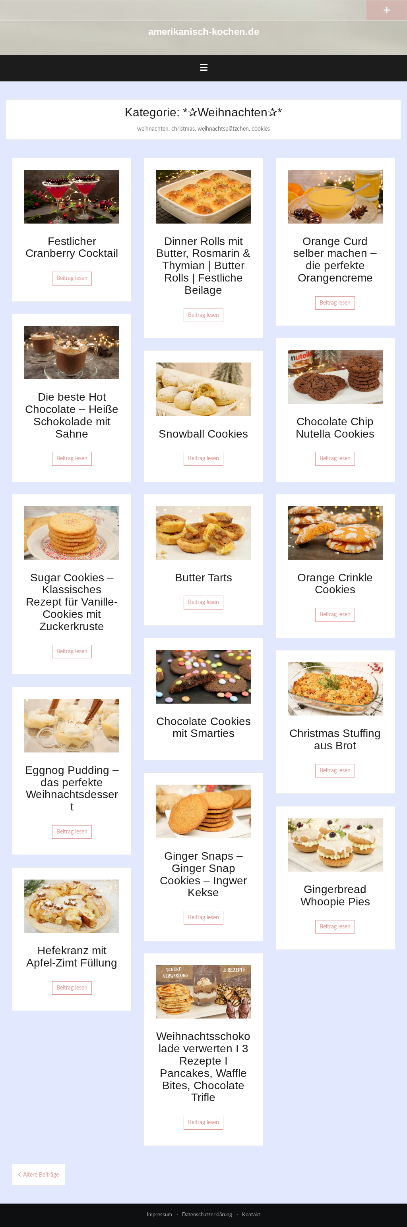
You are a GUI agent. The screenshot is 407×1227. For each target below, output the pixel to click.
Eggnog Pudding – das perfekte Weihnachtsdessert (72, 788)
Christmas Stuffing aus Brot (335, 739)
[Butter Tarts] (203, 533)
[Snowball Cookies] (203, 389)
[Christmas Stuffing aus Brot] (335, 689)
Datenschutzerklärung (207, 1214)
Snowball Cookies (203, 434)
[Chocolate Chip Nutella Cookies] (335, 377)
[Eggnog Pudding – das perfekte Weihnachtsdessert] (71, 725)
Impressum (159, 1214)
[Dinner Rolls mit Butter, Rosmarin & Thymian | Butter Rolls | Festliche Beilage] (203, 196)
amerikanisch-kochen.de (203, 31)
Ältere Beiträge (41, 1175)
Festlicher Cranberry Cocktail (71, 247)
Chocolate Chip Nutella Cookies (335, 427)
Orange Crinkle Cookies (335, 583)
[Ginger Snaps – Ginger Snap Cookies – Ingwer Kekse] (203, 811)
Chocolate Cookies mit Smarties (203, 727)
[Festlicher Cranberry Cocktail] (71, 196)
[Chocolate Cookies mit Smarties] (203, 676)
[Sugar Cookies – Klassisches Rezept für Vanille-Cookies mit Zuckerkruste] (71, 533)
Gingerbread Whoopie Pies (335, 895)
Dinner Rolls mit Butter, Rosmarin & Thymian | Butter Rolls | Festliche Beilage (203, 265)
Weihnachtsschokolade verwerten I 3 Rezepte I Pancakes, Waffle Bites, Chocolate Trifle (203, 1067)
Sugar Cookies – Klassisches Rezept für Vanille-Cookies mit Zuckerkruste (72, 602)
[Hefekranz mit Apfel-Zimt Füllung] (71, 906)
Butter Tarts (203, 577)
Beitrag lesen (71, 278)
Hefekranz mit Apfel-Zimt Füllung (71, 956)
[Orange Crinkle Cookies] (335, 533)
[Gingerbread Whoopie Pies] (335, 844)
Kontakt (251, 1214)
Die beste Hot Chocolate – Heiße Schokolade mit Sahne (71, 415)
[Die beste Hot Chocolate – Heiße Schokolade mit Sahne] (71, 352)
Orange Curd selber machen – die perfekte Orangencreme (335, 259)
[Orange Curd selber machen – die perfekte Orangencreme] (335, 196)
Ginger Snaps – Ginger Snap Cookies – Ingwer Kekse (203, 874)
